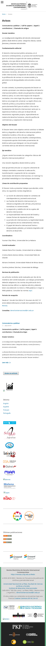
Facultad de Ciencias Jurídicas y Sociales (29, 585)
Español (6, 407)
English (6, 403)
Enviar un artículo (11, 373)
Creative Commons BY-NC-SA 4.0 (26, 598)
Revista (4, 306)
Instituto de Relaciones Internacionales (23, 588)
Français (6, 410)
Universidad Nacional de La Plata (15, 584)
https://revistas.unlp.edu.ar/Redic (23, 574)
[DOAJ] (9, 462)
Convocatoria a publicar (11, 323)
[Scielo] (9, 439)
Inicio (4, 14)
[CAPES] (7, 493)
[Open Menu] (2, 2)
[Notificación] (4, 391)
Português (7, 413)
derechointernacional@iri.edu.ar (22, 310)
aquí (30, 290)
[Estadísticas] (10, 391)
